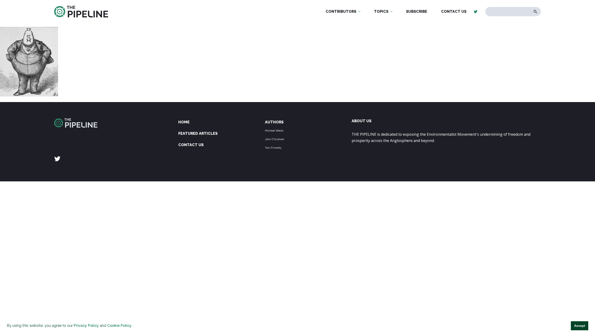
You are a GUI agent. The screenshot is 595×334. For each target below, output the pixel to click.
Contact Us (453, 11)
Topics (381, 11)
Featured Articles (198, 133)
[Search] (535, 11)
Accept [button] (579, 326)
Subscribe (416, 11)
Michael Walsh (274, 130)
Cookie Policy (119, 325)
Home (184, 122)
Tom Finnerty (273, 147)
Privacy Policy (86, 325)
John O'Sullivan (274, 139)
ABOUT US (361, 121)
